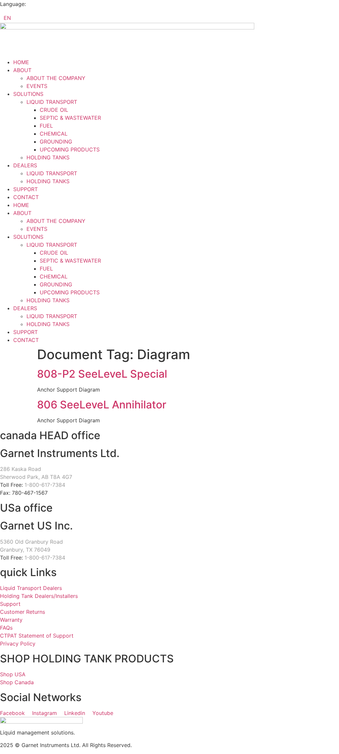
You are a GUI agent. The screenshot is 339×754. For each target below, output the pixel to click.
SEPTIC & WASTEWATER (70, 117)
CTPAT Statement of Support (36, 635)
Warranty (11, 619)
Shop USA (12, 674)
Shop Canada (17, 682)
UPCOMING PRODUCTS (70, 149)
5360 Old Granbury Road (31, 541)
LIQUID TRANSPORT (51, 102)
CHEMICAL (54, 133)
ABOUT (22, 70)
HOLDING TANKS (48, 157)
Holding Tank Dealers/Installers (39, 596)
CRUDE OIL (54, 109)
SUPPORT (25, 189)
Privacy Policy (17, 643)
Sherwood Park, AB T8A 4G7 (36, 477)
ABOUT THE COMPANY (55, 78)
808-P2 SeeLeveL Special (102, 373)
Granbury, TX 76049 (25, 549)
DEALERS (25, 165)
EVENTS (36, 86)
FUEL (46, 125)
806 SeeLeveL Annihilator (101, 404)
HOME (21, 62)
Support (10, 604)
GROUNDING (56, 141)
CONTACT (26, 197)
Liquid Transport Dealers (31, 588)
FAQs (6, 627)
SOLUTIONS (28, 94)
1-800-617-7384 (44, 485)
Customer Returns (22, 611)
